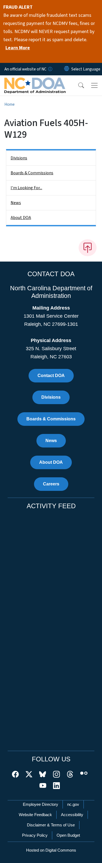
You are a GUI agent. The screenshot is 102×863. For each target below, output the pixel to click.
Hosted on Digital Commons (51, 850)
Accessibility (72, 814)
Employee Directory (40, 804)
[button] (77, 85)
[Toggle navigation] (94, 85)
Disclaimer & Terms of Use (51, 825)
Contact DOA (51, 375)
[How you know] (49, 69)
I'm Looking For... (26, 188)
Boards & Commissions (32, 173)
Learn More (17, 47)
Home (9, 104)
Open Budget (68, 835)
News (16, 203)
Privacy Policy (35, 835)
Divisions (19, 158)
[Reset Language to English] (66, 69)
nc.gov (73, 804)
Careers (51, 484)
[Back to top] (88, 247)
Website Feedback (35, 814)
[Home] (35, 81)
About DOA (21, 218)
